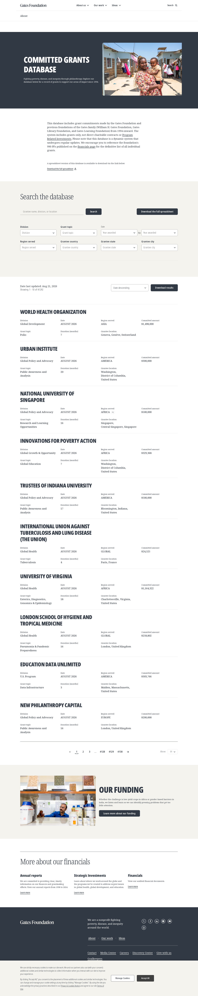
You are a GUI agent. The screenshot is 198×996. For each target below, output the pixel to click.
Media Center (108, 952)
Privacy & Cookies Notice (70, 985)
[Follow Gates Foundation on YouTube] (169, 921)
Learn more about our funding (119, 813)
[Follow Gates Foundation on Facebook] (150, 921)
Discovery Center (143, 952)
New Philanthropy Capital (51, 705)
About (23, 15)
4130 (120, 751)
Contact (92, 952)
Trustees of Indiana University (56, 485)
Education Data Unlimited (50, 664)
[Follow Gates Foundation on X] (143, 921)
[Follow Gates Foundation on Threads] (143, 927)
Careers (124, 952)
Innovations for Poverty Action (58, 440)
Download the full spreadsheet (157, 211)
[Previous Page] (70, 752)
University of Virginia (46, 576)
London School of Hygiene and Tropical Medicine (56, 620)
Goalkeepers (95, 958)
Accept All (145, 978)
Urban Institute (38, 348)
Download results (162, 288)
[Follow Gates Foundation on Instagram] (163, 921)
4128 (102, 751)
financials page (86, 146)
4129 (111, 751)
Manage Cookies (122, 978)
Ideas (122, 938)
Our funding (121, 790)
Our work (107, 938)
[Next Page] (127, 752)
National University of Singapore (47, 397)
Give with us (164, 952)
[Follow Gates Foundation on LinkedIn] (156, 921)
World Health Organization (53, 311)
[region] (99, 978)
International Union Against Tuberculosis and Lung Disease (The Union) (55, 533)
